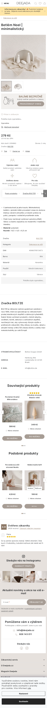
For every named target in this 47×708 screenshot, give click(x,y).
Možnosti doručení (11, 127)
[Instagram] (27, 648)
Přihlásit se (36, 602)
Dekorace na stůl (36, 244)
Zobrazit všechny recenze (30, 528)
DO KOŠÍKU (12, 438)
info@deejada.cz (25, 630)
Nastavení (23, 693)
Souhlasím (23, 701)
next (45, 412)
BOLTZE (10, 146)
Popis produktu (11, 193)
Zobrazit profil (23, 566)
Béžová (38, 488)
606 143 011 (25, 634)
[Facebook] (21, 648)
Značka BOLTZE (29, 193)
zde (29, 688)
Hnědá (30, 488)
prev (2, 412)
